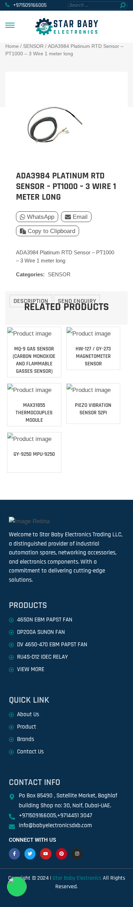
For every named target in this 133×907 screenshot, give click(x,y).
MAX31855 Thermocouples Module (34, 413)
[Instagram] (77, 853)
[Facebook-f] (14, 853)
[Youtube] (45, 853)
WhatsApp (40, 217)
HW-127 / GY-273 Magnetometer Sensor (93, 356)
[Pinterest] (61, 853)
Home (12, 46)
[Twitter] (29, 853)
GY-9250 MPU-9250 (34, 454)
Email (80, 217)
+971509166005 (29, 5)
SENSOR (33, 46)
